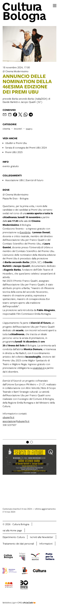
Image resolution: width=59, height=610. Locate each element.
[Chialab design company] (19, 600)
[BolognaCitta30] (24, 585)
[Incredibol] (25, 571)
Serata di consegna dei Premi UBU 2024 (26, 147)
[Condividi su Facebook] (15, 115)
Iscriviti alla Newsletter (41, 537)
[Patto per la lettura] (50, 557)
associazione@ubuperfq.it (16, 421)
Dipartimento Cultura (14, 537)
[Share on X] (20, 115)
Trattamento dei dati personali (18, 543)
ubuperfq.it (8, 417)
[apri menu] (54, 5)
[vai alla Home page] (29, 12)
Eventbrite (25, 232)
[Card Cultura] (39, 571)
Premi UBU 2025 (14, 152)
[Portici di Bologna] (9, 585)
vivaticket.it (38, 367)
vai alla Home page (12, 530)
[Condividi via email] (5, 115)
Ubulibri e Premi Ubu (16, 143)
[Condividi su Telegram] (31, 115)
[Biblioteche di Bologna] (35, 557)
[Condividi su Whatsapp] (26, 115)
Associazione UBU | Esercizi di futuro (24, 180)
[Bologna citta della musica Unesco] (10, 571)
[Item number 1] (27, 442)
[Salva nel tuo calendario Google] (10, 115)
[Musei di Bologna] (22, 557)
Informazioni (45, 543)
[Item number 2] (31, 442)
